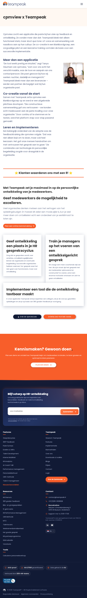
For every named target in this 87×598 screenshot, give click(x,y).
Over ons (49, 454)
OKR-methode (8, 477)
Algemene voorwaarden (30, 594)
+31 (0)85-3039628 (55, 501)
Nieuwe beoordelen (11, 485)
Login (48, 473)
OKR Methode (8, 517)
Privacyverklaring (46, 594)
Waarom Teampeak (53, 438)
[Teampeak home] (4, 590)
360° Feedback (8, 442)
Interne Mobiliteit (9, 457)
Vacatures (7, 544)
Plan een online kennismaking (18, 226)
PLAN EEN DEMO (42, 365)
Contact (49, 469)
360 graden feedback (11, 501)
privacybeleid (12, 421)
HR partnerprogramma (11, 536)
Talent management (11, 481)
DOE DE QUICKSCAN (28, 317)
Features (49, 442)
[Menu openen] (81, 4)
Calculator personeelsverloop (14, 556)
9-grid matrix (8, 509)
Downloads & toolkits (54, 457)
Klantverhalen (51, 450)
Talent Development (11, 454)
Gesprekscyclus (9, 438)
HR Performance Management (14, 513)
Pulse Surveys (8, 446)
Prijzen (48, 465)
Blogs (48, 461)
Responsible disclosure (11, 594)
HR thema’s (7, 497)
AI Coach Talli (8, 465)
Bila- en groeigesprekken (12, 505)
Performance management (13, 469)
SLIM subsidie (8, 540)
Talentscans (8, 525)
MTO (4, 521)
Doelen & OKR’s (8, 450)
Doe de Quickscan (55, 479)
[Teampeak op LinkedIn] (47, 525)
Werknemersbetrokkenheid (13, 528)
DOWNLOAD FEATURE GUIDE (59, 317)
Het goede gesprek (10, 532)
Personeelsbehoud (10, 473)
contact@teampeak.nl (57, 497)
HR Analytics (7, 461)
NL (51, 531)
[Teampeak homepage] (14, 4)
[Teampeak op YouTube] (52, 525)
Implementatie (51, 446)
